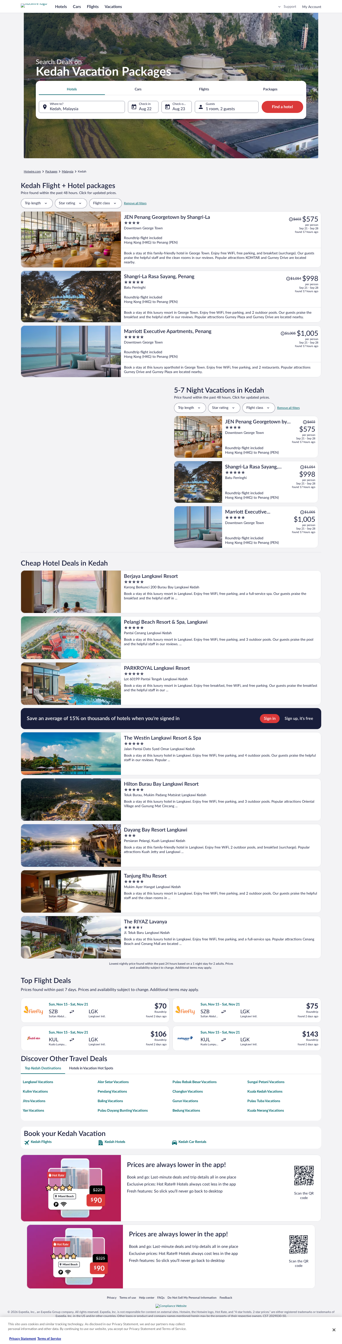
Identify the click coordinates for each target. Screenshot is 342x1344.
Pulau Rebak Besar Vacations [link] (195, 1082)
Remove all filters (135, 203)
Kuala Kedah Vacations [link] (264, 1091)
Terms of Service (49, 1338)
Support (290, 7)
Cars (77, 7)
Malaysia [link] (67, 171)
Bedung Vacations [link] (186, 1110)
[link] (60, 1143)
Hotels (61, 7)
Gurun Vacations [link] (185, 1101)
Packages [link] (51, 171)
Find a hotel (282, 107)
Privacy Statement (22, 1338)
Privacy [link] (111, 1297)
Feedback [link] (226, 1297)
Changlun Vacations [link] (188, 1091)
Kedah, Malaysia (64, 109)
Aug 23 (179, 109)
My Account (311, 7)
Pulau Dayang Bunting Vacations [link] (123, 1110)
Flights (93, 7)
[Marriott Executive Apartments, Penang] (221, 351)
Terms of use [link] (127, 1297)
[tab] (72, 89)
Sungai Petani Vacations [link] (265, 1082)
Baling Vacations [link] (110, 1101)
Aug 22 (145, 109)
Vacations (113, 7)
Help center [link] (146, 1297)
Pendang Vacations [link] (112, 1091)
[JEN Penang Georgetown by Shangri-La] (221, 239)
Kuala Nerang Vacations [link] (265, 1110)
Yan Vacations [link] (33, 1110)
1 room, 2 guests (220, 109)
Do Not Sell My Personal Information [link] (192, 1297)
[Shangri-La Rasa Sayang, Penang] (221, 296)
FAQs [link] (160, 1297)
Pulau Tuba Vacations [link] (263, 1101)
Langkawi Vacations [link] (38, 1082)
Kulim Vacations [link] (35, 1091)
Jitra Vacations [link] (34, 1101)
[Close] (333, 1329)
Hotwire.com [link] (32, 171)
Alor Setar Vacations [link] (113, 1082)
